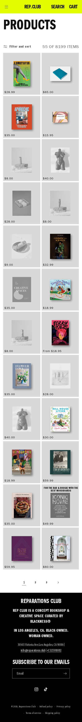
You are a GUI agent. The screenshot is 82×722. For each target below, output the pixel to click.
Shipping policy (52, 713)
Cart (73, 7)
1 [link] (24, 582)
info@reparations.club (33, 650)
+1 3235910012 (54, 650)
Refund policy (46, 706)
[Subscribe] (65, 673)
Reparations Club (27, 706)
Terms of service (33, 713)
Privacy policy (64, 706)
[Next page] (58, 582)
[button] (6, 6)
